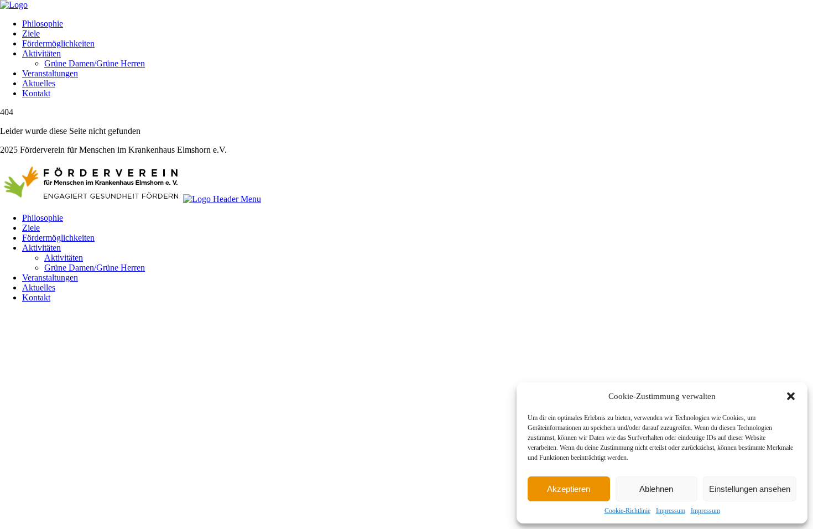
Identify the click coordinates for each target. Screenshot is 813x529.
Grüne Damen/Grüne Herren (94, 63)
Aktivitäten (41, 53)
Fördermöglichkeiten (58, 43)
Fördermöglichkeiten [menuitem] (58, 237)
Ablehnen (656, 489)
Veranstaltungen (50, 73)
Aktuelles (38, 83)
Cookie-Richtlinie (627, 511)
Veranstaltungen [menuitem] (50, 277)
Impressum (670, 511)
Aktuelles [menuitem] (38, 287)
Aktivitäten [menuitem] (41, 247)
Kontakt (36, 93)
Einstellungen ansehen (749, 489)
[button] (790, 396)
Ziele (31, 33)
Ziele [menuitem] (31, 227)
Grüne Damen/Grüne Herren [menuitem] (94, 267)
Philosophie (42, 23)
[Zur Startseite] (14, 4)
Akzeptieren (568, 489)
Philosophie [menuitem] (42, 217)
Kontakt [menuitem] (36, 297)
